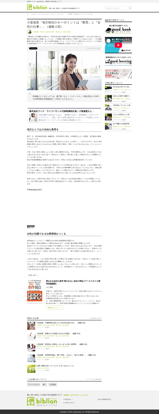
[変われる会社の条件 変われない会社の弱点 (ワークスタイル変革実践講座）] (35, 290)
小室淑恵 (52, 384)
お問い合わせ (69, 402)
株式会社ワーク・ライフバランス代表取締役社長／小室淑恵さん (60, 111)
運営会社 (68, 399)
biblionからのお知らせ (43, 368)
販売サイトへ (54, 308)
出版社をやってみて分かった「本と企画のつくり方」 (128, 89)
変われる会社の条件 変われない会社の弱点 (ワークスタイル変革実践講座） (73, 282)
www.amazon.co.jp (35, 303)
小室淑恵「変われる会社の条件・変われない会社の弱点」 (53, 325)
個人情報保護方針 (105, 399)
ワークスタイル (33, 384)
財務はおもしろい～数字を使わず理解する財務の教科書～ (130, 117)
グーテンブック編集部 (42, 327)
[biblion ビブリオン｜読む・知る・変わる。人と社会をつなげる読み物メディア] (53, 7)
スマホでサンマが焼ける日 (121, 108)
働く (44, 384)
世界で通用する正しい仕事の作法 (122, 99)
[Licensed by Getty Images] (64, 226)
